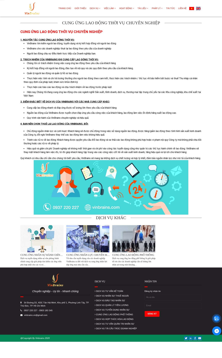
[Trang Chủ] (31, 8)
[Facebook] (195, 338)
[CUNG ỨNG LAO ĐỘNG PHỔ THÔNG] (134, 238)
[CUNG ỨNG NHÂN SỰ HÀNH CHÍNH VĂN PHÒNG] (42, 238)
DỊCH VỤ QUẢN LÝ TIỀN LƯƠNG (112, 305)
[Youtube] (200, 338)
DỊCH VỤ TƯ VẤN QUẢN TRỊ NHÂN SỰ (114, 324)
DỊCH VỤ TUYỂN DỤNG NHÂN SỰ (112, 310)
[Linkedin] (191, 338)
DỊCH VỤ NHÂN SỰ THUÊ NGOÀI (112, 296)
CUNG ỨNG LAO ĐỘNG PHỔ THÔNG (114, 314)
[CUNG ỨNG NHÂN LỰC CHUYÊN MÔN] (88, 238)
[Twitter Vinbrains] (186, 338)
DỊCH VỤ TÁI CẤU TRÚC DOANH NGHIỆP (116, 328)
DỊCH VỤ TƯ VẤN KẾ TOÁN (109, 291)
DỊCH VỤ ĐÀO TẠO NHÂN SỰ (110, 300)
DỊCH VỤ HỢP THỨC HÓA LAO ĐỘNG (114, 319)
